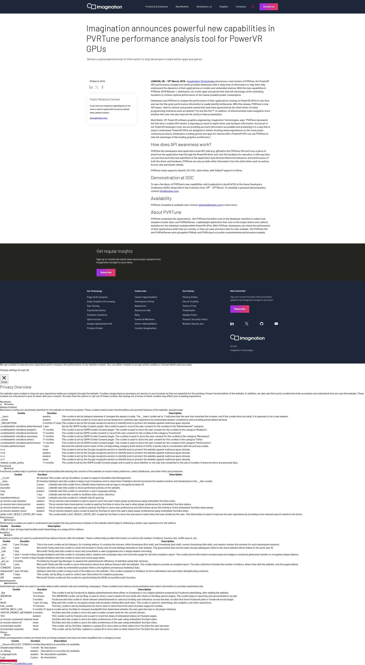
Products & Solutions (156, 7)
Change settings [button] (8, 370)
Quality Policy (189, 315)
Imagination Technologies (201, 81)
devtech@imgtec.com (210, 205)
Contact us (268, 7)
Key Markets (182, 7)
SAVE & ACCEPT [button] (8, 661)
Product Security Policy (195, 319)
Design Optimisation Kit (99, 324)
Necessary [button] (5, 402)
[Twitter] (97, 87)
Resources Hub (143, 310)
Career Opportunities (146, 297)
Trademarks (188, 310)
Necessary (9, 404)
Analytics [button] (5, 533)
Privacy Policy (190, 297)
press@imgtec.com (98, 118)
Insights (224, 7)
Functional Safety (96, 310)
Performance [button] (7, 517)
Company (241, 7)
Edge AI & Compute (97, 297)
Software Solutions (97, 315)
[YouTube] (276, 323)
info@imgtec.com (169, 191)
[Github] (261, 323)
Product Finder (95, 328)
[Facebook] (102, 87)
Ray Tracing (93, 306)
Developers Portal (144, 301)
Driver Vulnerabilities (146, 324)
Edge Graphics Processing (101, 301)
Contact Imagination (145, 328)
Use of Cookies (190, 301)
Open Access (94, 319)
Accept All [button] (23, 370)
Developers (202, 7)
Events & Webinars (144, 319)
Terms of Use (189, 306)
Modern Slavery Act (193, 324)
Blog (137, 315)
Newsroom (140, 306)
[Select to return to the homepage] (104, 6)
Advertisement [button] (8, 581)
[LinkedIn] (91, 87)
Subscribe (106, 272)
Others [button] (3, 632)
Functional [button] (5, 466)
